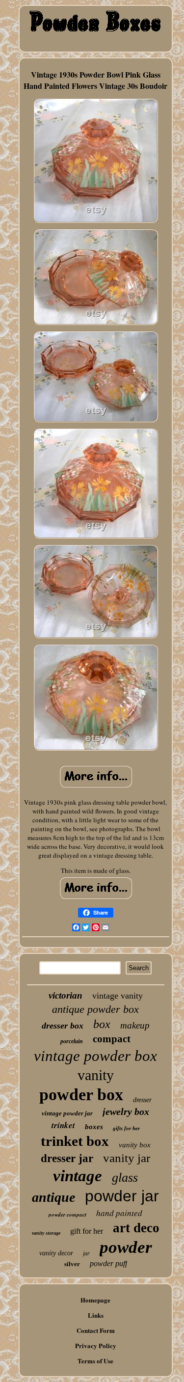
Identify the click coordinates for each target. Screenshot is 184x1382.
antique (53, 1197)
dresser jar (67, 1158)
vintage (77, 1176)
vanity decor (56, 1253)
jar (86, 1253)
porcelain (71, 1041)
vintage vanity (117, 996)
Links (96, 1315)
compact (112, 1039)
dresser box (62, 1025)
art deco (136, 1227)
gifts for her (126, 1128)
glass (125, 1177)
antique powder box (95, 1009)
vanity (96, 1075)
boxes (94, 1127)
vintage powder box (95, 1055)
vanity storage (46, 1233)
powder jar (122, 1196)
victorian (65, 995)
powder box (81, 1094)
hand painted (119, 1213)
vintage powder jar (67, 1113)
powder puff (108, 1263)
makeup (135, 1025)
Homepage (95, 1299)
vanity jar (126, 1158)
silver (72, 1264)
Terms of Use (95, 1360)
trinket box (75, 1141)
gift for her (86, 1231)
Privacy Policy (95, 1345)
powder (126, 1247)
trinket (63, 1125)
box (101, 1024)
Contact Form (96, 1330)
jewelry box (126, 1111)
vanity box (135, 1145)
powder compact (67, 1215)
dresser (142, 1100)
